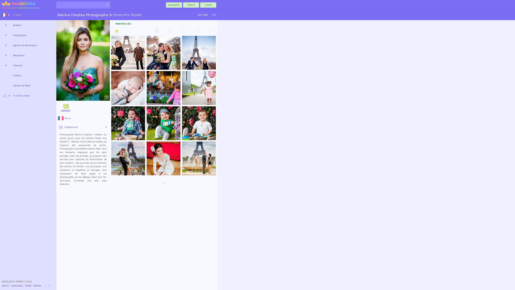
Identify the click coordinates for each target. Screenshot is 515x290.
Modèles (17, 25)
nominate (174, 5)
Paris (68, 118)
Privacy (37, 285)
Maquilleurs (19, 55)
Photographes (20, 35)
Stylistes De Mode (21, 85)
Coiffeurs (17, 75)
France (17, 15)
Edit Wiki (203, 14)
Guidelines (17, 285)
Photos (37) (123, 23)
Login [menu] (208, 5)
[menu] (214, 15)
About (5, 285)
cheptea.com (71, 126)
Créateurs (18, 65)
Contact (66, 110)
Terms (28, 285)
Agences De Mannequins (25, 45)
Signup (191, 5)
